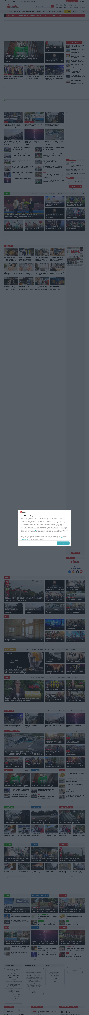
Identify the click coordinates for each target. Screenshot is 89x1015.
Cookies (28, 539)
